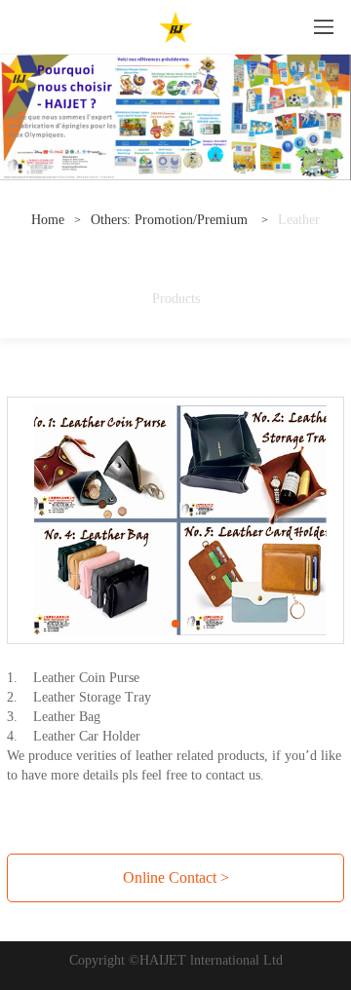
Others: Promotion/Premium (171, 219)
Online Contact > (176, 877)
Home (47, 219)
